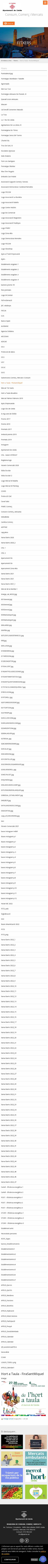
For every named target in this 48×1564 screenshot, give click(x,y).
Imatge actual (8, 1419)
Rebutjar (34, 1560)
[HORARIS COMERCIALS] (36, 1442)
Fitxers (16, 61)
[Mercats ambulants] (36, 1458)
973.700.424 (27, 1532)
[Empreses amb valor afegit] (12, 1442)
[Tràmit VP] (12, 1475)
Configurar (10, 1559)
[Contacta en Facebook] (26, 1542)
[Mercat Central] (12, 1492)
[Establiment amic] (36, 1492)
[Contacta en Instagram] (21, 1542)
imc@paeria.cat (24, 1534)
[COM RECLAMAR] (12, 1458)
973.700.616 (30, 1530)
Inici (10, 61)
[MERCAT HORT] (36, 1475)
